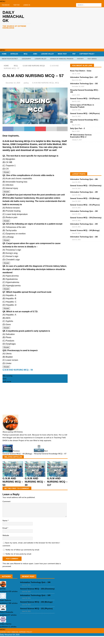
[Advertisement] (71, 27)
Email (5, 528)
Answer (6, 172)
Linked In (26, 5)
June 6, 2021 (76, 95)
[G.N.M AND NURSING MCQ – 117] (57, 475)
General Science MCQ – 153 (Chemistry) (85, 186)
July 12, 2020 (76, 73)
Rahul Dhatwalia (6, 612)
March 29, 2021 (77, 80)
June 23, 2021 (76, 214)
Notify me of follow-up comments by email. (23, 550)
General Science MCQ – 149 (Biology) (84, 230)
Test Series (92, 58)
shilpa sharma (5, 624)
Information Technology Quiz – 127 (84, 77)
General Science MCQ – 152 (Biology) (84, 198)
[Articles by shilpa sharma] (3, 621)
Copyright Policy (86, 54)
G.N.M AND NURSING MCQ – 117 (57, 481)
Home (4, 54)
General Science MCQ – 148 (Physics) (85, 113)
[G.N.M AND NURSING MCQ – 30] (35, 475)
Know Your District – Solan (80, 71)
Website (6, 535)
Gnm (4, 379)
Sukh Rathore (5, 600)
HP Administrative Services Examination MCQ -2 (81, 136)
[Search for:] (88, 5)
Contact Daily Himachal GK (10, 632)
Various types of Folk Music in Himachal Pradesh (82, 106)
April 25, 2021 (76, 101)
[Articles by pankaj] (3, 586)
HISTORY (80, 58)
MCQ (25, 54)
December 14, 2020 (13, 83)
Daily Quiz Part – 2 (77, 128)
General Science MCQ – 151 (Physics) (85, 205)
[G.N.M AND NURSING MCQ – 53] (13, 475)
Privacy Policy (26, 632)
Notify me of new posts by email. (19, 554)
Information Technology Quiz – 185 (84, 192)
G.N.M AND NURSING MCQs (43, 83)
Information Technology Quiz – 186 (84, 179)
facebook (6, 5)
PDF (73, 54)
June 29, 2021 (76, 195)
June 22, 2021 (76, 233)
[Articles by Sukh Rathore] (3, 597)
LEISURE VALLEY (47, 54)
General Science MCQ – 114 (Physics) (84, 98)
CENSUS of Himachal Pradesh (61, 58)
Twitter (16, 5)
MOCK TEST (62, 54)
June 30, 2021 (76, 182)
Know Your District (10, 58)
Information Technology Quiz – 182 (84, 237)
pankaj (26, 83)
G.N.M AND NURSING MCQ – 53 (13, 481)
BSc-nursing (7, 376)
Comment (6, 501)
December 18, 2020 (78, 86)
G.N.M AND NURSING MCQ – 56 (18, 370)
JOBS (35, 54)
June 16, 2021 (76, 116)
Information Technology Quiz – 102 (84, 84)
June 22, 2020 (76, 110)
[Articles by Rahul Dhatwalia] (3, 609)
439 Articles (18, 432)
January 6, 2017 (77, 140)
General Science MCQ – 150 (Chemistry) (85, 218)
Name (5, 521)
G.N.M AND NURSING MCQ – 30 (35, 481)
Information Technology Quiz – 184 (84, 211)
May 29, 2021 (76, 125)
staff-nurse (7, 381)
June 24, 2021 (76, 207)
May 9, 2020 (76, 131)
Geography (26, 58)
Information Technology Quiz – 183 (84, 224)
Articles (14, 54)
